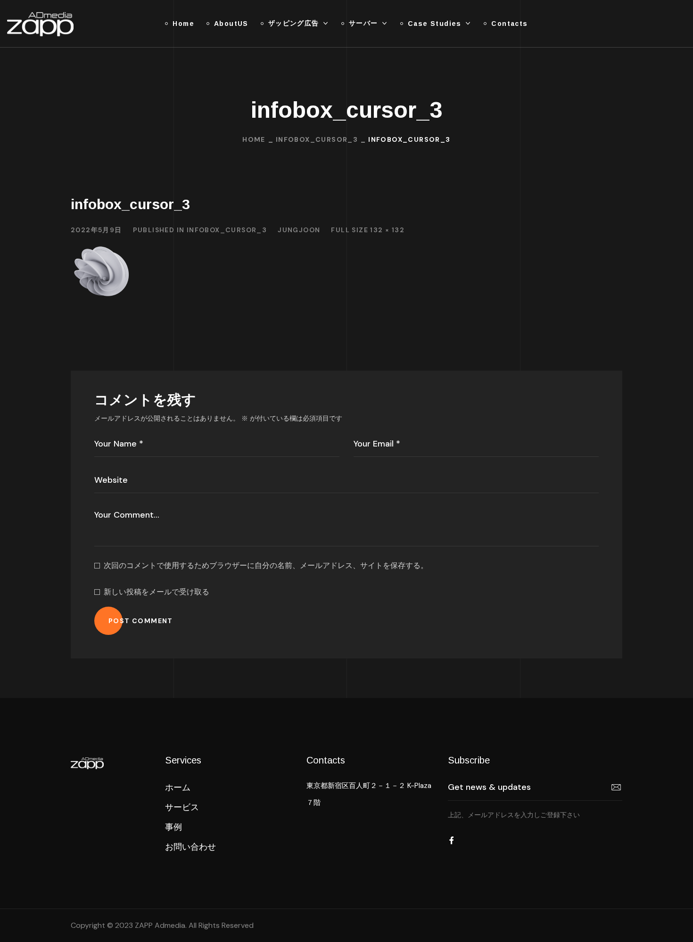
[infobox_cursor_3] (102, 248)
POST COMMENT (140, 621)
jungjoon (299, 230)
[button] (177, 787)
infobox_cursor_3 (317, 139)
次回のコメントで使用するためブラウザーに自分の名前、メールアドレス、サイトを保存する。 (266, 565)
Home (253, 139)
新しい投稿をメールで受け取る (156, 592)
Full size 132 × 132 (367, 230)
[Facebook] (451, 840)
